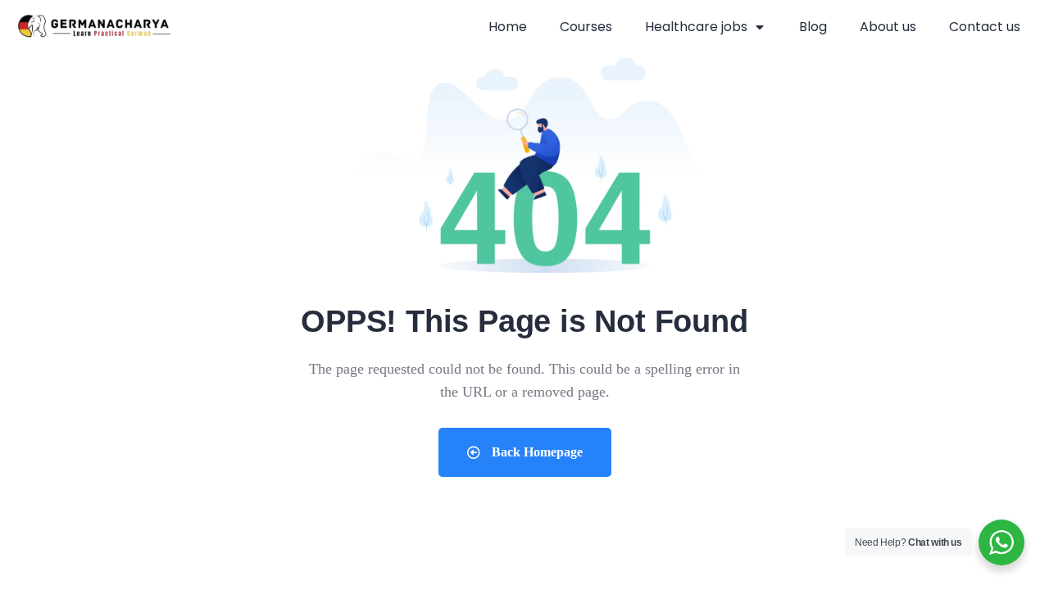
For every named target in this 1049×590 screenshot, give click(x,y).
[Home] (94, 27)
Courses (586, 26)
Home (507, 26)
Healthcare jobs (696, 26)
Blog (813, 26)
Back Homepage (535, 452)
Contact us (984, 26)
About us (888, 26)
